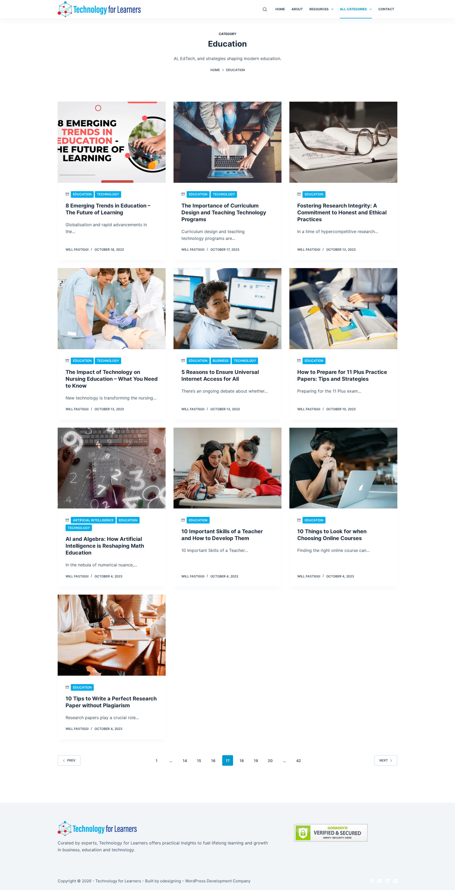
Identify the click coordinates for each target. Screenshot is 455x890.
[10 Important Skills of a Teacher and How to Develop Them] (227, 468)
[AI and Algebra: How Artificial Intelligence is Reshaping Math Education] (112, 468)
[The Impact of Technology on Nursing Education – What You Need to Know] (112, 308)
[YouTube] (395, 881)
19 (256, 760)
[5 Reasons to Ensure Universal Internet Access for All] (227, 308)
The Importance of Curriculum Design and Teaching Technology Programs (223, 212)
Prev (71, 760)
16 (213, 760)
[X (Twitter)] (380, 881)
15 (199, 760)
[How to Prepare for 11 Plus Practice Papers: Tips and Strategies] (343, 308)
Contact (386, 9)
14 (185, 760)
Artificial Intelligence (93, 520)
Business (221, 361)
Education (82, 194)
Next (383, 760)
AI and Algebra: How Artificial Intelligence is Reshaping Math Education (105, 546)
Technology (108, 194)
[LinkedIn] (387, 881)
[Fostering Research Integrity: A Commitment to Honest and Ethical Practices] (343, 142)
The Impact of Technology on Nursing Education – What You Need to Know (112, 379)
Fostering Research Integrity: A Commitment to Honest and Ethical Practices (342, 212)
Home (280, 9)
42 (298, 760)
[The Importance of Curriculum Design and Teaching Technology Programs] (227, 142)
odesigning (170, 880)
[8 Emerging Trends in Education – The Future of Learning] (112, 142)
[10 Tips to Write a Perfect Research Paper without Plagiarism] (112, 635)
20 (270, 760)
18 (242, 760)
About (297, 9)
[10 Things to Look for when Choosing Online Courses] (343, 468)
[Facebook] (372, 881)
